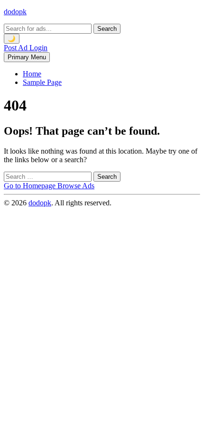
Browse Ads (75, 186)
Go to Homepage (30, 186)
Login (38, 48)
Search (107, 28)
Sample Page (42, 82)
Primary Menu (27, 57)
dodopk (15, 12)
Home (32, 74)
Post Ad (16, 48)
